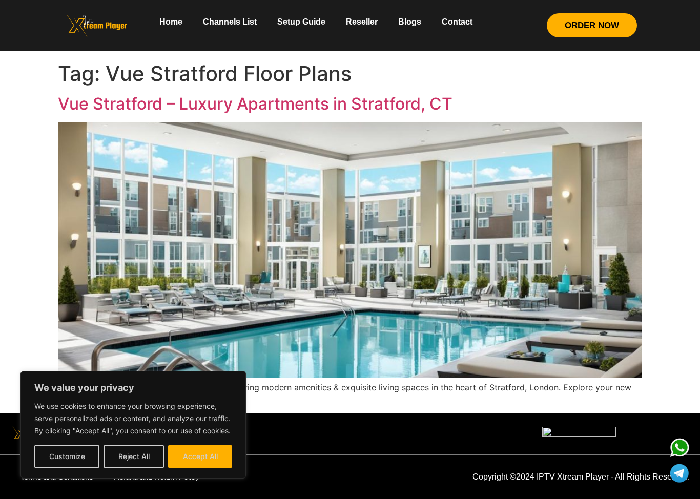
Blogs (409, 21)
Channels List (230, 21)
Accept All (200, 456)
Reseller (362, 21)
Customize (67, 456)
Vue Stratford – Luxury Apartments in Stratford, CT (255, 104)
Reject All (134, 456)
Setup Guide (301, 21)
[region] (133, 425)
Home (170, 21)
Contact (457, 21)
